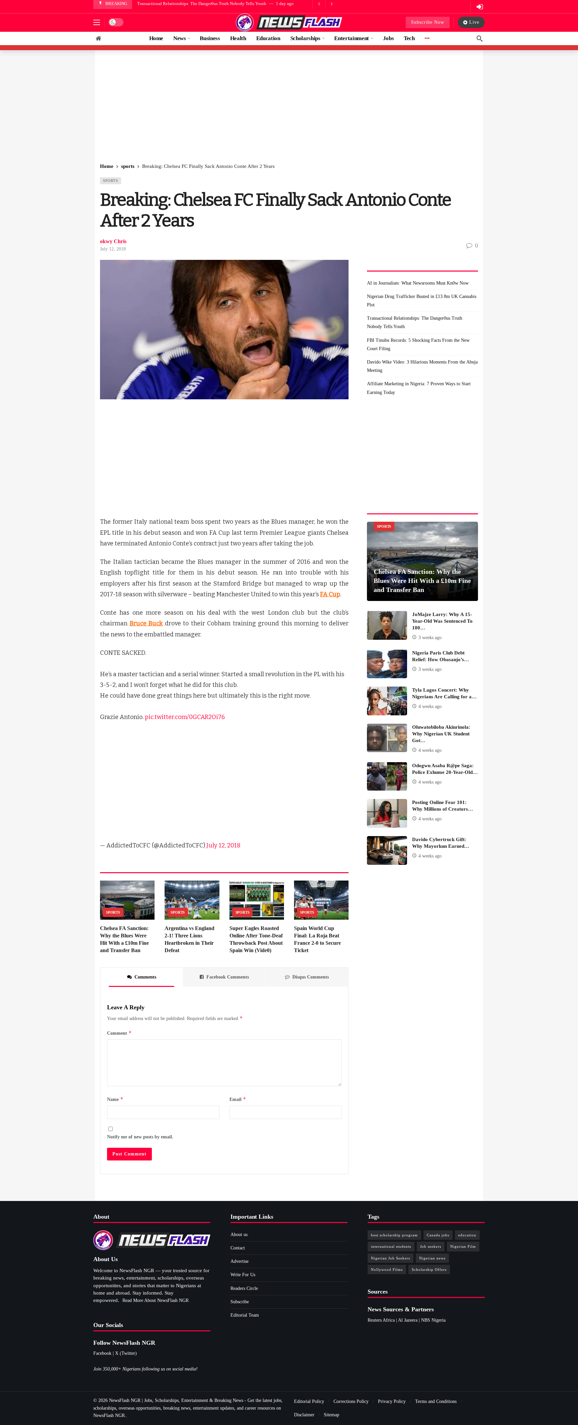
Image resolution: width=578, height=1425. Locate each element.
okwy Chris (113, 241)
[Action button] (98, 38)
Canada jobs (438, 1235)
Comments (145, 977)
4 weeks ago (430, 706)
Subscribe (239, 1301)
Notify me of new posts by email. (140, 1136)
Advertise (239, 1261)
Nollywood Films (387, 1269)
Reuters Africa (381, 1320)
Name (115, 1099)
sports (110, 181)
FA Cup (330, 594)
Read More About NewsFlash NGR (155, 1300)
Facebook (102, 1353)
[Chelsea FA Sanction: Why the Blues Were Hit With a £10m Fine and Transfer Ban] (127, 900)
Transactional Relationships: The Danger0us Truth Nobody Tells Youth (414, 322)
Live (474, 22)
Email (237, 1099)
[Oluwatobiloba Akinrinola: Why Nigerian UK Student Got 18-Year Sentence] (387, 738)
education (467, 1235)
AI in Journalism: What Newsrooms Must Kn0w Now (418, 283)
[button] (96, 22)
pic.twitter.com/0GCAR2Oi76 (185, 717)
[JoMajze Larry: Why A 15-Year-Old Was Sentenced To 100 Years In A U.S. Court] (387, 625)
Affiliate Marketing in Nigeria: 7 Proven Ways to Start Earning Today (419, 388)
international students (391, 1246)
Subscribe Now (427, 22)
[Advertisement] (289, 107)
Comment (119, 1033)
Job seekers (430, 1246)
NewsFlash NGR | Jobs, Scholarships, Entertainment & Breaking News (176, 1400)
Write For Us (242, 1274)
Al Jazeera (407, 1320)
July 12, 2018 (113, 248)
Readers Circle (244, 1288)
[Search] (480, 38)
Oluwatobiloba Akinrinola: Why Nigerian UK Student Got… (441, 733)
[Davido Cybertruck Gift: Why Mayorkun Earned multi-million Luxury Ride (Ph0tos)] (387, 850)
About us (239, 1234)
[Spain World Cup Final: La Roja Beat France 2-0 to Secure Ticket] (321, 900)
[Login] (480, 7)
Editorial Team (244, 1315)
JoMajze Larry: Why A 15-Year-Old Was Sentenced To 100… (442, 621)
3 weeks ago (430, 637)
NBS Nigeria (433, 1320)
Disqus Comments (310, 977)
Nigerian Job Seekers (390, 1258)
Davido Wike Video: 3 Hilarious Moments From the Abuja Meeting (422, 366)
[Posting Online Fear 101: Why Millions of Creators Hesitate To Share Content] (387, 813)
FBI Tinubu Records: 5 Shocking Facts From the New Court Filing (197, 3)
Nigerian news (432, 1258)
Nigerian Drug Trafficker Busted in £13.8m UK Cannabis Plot (421, 300)
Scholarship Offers (429, 1269)
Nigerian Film (463, 1246)
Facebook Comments (227, 977)
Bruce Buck (146, 623)
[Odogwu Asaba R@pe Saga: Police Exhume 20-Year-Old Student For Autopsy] (387, 776)
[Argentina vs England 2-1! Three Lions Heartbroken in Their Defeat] (192, 900)
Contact (237, 1247)
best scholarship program (394, 1235)
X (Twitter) (126, 1353)
